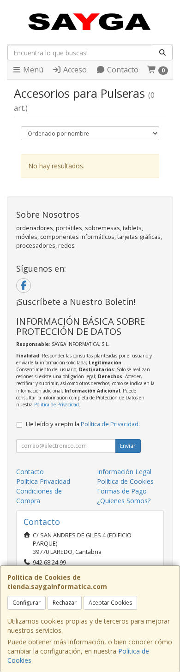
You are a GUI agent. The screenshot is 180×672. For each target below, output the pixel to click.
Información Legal (124, 471)
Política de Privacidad (56, 404)
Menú (32, 70)
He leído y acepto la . (83, 424)
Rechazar (65, 603)
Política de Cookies (125, 481)
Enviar (128, 446)
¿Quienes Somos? (123, 500)
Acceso (74, 70)
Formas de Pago (122, 491)
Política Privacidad (43, 481)
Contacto (121, 70)
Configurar (26, 603)
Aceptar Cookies (110, 603)
